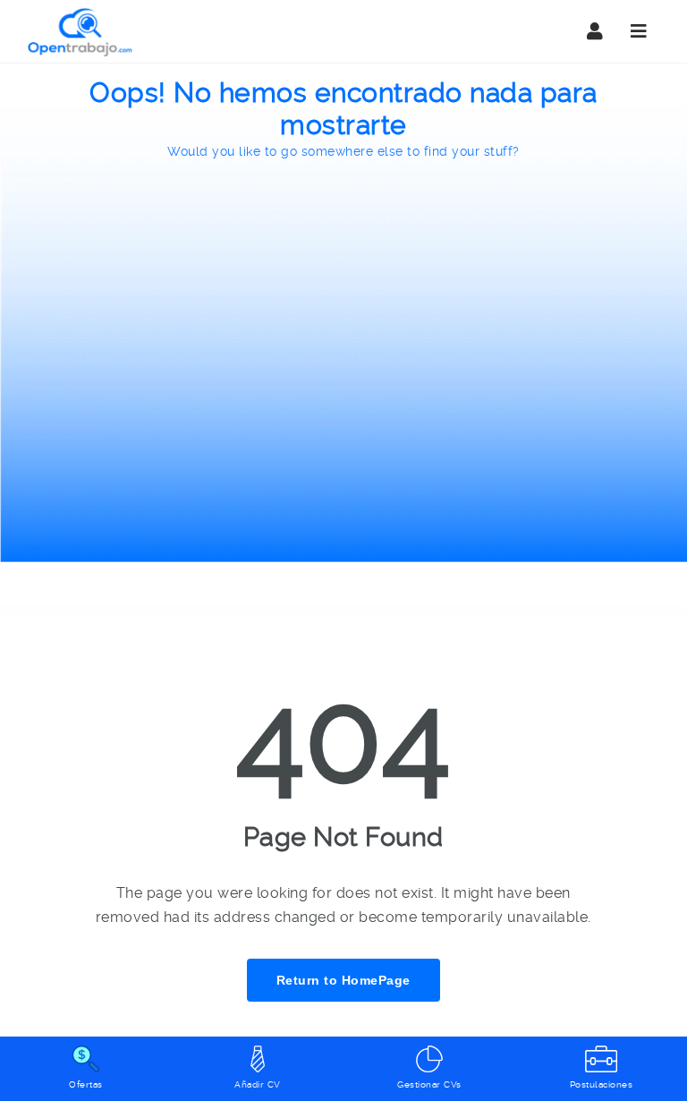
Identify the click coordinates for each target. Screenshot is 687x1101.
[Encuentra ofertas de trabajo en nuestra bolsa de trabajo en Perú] (80, 31)
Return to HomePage (343, 980)
